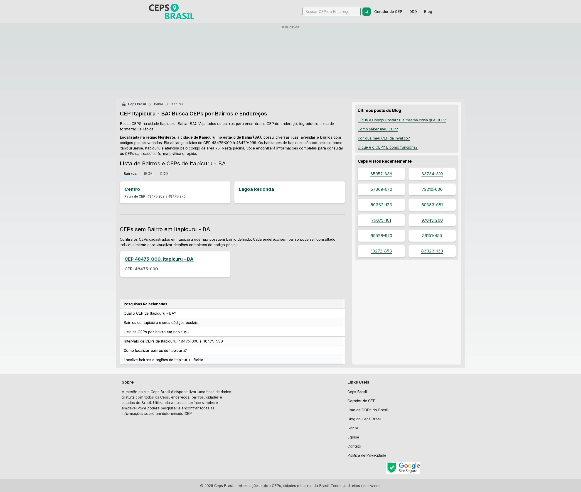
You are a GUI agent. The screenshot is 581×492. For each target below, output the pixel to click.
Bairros (130, 173)
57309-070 (381, 189)
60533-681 (432, 204)
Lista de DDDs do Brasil (367, 410)
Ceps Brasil (137, 104)
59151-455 (432, 235)
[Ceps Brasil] (171, 11)
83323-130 (432, 251)
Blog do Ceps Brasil (364, 419)
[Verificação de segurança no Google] (403, 468)
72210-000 (432, 189)
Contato (354, 446)
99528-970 (381, 235)
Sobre (352, 428)
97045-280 (432, 220)
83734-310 (432, 173)
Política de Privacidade (366, 455)
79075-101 (381, 220)
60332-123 (381, 204)
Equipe (353, 437)
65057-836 (381, 173)
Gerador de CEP (361, 401)
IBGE (148, 173)
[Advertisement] (290, 63)
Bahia (158, 104)
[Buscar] (366, 11)
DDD (164, 173)
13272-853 (381, 251)
